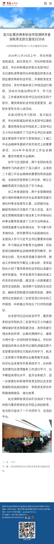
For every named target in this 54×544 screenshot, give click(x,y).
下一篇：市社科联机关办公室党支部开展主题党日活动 (26, 468)
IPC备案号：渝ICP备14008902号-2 (14, 515)
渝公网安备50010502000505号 (13, 517)
